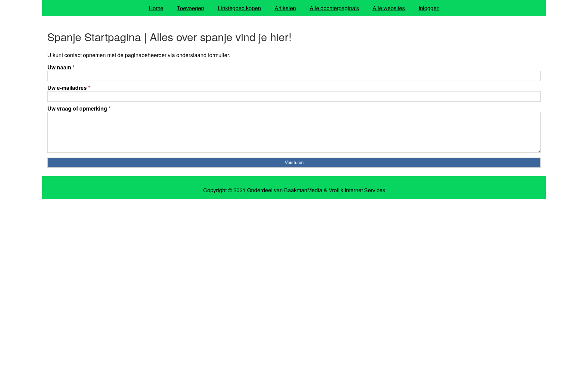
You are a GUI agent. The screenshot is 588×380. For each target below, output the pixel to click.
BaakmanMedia (303, 190)
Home (156, 8)
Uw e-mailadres (68, 88)
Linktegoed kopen (239, 8)
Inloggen (429, 8)
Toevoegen (190, 8)
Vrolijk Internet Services (357, 190)
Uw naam (61, 67)
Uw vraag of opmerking (79, 108)
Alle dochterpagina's (334, 8)
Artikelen (285, 8)
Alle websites (389, 8)
